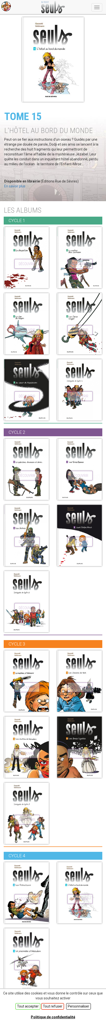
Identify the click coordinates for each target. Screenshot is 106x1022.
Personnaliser (78, 1006)
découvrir (27, 264)
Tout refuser (52, 1006)
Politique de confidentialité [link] (53, 1017)
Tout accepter (28, 1006)
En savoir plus (14, 186)
